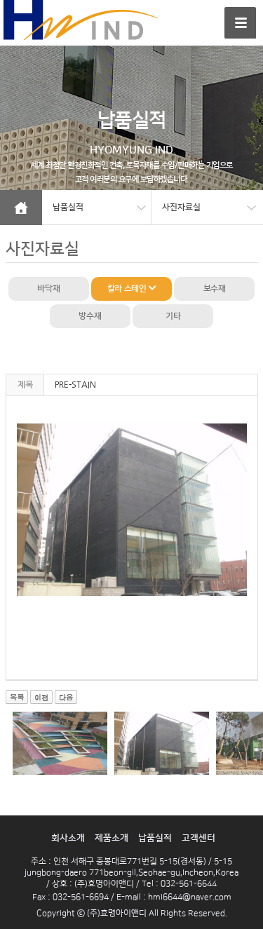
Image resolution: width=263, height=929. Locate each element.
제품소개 (111, 838)
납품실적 (155, 838)
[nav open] (240, 23)
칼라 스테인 (128, 288)
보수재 (214, 288)
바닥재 (48, 288)
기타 (173, 315)
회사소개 (68, 838)
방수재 (90, 315)
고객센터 (198, 838)
